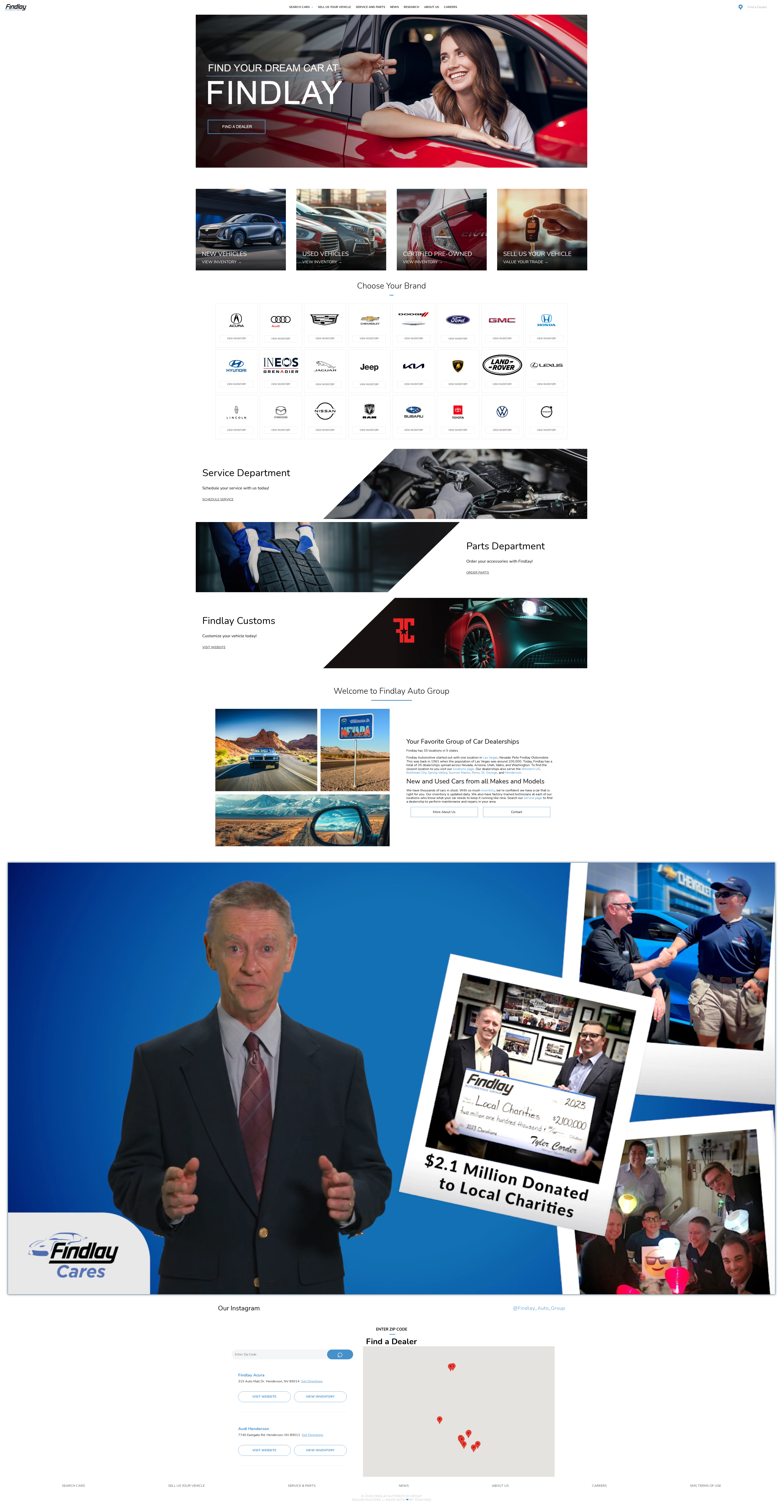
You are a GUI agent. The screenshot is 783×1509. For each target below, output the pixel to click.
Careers (450, 7)
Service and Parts (370, 7)
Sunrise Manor (459, 772)
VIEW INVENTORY (236, 338)
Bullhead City (416, 772)
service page (533, 798)
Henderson (513, 772)
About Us (431, 7)
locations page (463, 769)
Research (411, 7)
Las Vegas (490, 757)
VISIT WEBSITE (264, 1396)
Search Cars (299, 7)
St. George (489, 772)
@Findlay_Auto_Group (539, 1308)
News (394, 7)
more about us (444, 812)
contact (516, 812)
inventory (488, 790)
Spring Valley (437, 772)
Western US (531, 769)
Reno (476, 772)
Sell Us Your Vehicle (334, 7)
